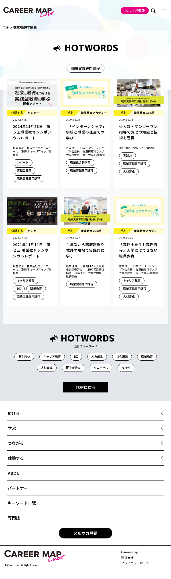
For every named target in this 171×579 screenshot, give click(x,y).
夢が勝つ (24, 356)
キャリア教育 (52, 356)
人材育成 (47, 367)
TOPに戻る (85, 387)
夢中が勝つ (73, 367)
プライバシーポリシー (136, 563)
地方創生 (97, 356)
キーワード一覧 (22, 503)
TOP (6, 27)
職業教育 (147, 356)
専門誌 (14, 518)
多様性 (126, 367)
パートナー (18, 488)
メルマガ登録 (135, 10)
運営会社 (127, 558)
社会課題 (122, 356)
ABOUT (15, 473)
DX (76, 356)
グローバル (101, 367)
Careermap (129, 552)
